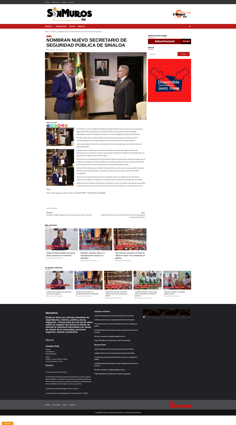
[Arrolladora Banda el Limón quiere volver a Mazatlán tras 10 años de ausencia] (147, 280)
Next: (123, 215)
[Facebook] (48, 125)
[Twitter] (51, 125)
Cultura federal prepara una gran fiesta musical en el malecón (114, 315)
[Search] (190, 26)
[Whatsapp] (55, 125)
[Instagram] (62, 125)
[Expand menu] (52, 26)
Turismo (64, 2)
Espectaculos (56, 2)
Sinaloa (67, 246)
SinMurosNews (50, 248)
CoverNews (127, 412)
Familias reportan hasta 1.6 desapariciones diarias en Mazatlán (93, 255)
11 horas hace (148, 298)
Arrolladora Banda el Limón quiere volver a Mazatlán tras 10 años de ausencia (146, 294)
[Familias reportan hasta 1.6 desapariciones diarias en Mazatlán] (95, 239)
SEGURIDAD (53, 208)
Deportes (71, 2)
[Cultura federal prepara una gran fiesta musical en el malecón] (61, 239)
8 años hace (60, 49)
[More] (66, 125)
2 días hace (177, 296)
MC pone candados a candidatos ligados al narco (109, 336)
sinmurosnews (51, 49)
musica (57, 246)
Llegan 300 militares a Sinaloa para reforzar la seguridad (112, 340)
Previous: (69, 214)
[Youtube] (59, 125)
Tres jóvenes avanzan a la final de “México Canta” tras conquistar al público (130, 255)
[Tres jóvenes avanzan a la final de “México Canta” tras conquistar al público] (130, 239)
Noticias (47, 2)
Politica (172, 287)
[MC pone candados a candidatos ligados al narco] (177, 280)
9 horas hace (59, 258)
